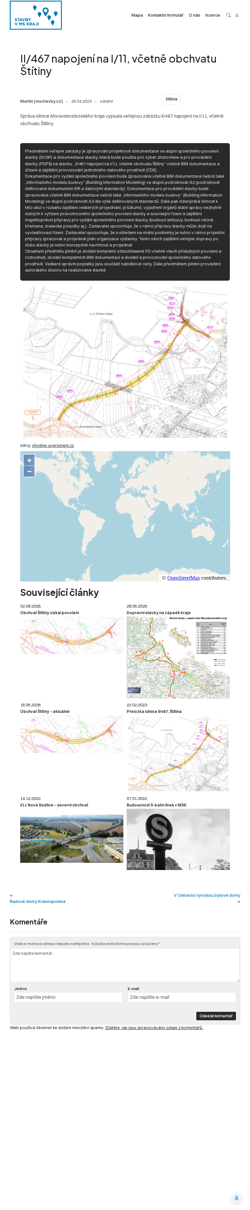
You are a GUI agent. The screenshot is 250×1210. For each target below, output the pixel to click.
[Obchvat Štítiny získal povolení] (71, 635)
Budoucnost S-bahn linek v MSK (157, 805)
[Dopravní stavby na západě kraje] (178, 657)
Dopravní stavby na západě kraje (159, 612)
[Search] (228, 15)
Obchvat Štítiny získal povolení (49, 612)
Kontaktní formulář (166, 15)
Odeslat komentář (216, 1015)
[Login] (236, 15)
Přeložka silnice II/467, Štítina (154, 711)
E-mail (133, 988)
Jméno (20, 988)
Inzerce (212, 15)
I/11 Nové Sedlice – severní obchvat (54, 805)
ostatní (106, 101)
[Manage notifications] (236, 1198)
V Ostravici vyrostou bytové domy (207, 895)
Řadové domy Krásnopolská (37, 901)
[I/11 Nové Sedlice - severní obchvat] (71, 836)
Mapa (137, 15)
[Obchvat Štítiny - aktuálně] (71, 734)
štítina (171, 98)
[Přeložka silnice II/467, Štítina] (178, 753)
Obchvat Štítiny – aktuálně (45, 711)
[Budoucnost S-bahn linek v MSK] (178, 839)
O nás (194, 15)
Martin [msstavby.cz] (41, 101)
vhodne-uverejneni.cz (53, 445)
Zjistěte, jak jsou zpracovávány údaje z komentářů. (154, 1027)
